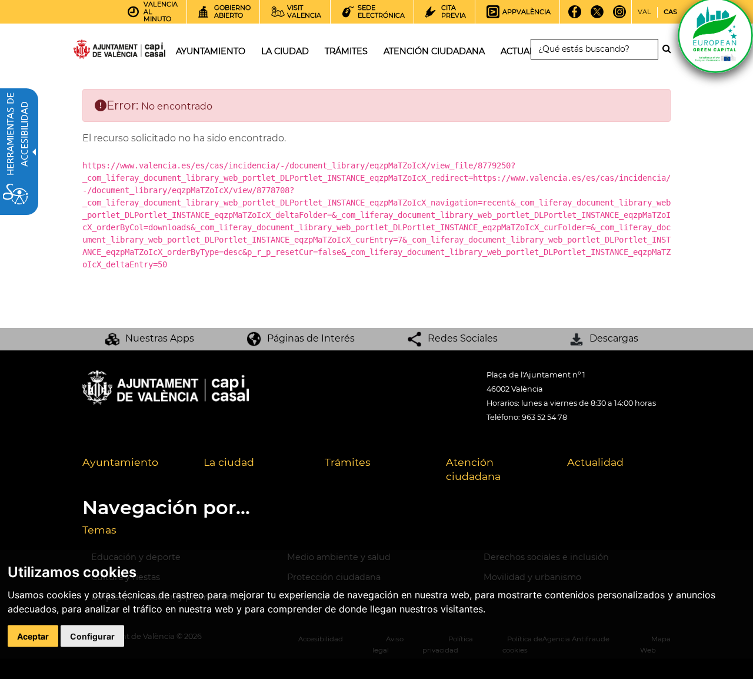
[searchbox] (594, 49)
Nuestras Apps (159, 338)
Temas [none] (99, 530)
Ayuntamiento (120, 462)
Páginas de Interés (311, 338)
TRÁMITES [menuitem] (346, 51)
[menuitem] (134, 470)
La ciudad (229, 462)
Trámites (348, 462)
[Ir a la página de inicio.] (98, 51)
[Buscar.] (670, 49)
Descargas (613, 338)
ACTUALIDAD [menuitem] (529, 51)
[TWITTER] (597, 16)
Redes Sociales (463, 338)
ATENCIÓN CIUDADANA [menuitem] (434, 51)
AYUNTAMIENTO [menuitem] (210, 51)
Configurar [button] (92, 636)
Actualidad (595, 462)
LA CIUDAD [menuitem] (285, 51)
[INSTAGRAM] (619, 16)
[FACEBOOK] (574, 16)
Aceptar (33, 636)
